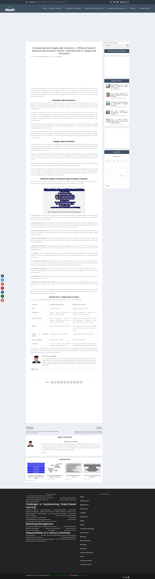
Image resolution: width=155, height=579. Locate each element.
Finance (132, 8)
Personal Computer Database (32, 530)
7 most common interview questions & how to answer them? (39, 495)
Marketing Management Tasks (73, 476)
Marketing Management (39, 523)
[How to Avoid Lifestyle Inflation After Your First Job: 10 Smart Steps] (108, 121)
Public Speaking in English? (70, 530)
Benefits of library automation (32, 501)
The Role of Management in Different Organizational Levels (36, 477)
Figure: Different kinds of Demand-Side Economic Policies (64, 212)
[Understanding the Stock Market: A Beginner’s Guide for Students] (108, 86)
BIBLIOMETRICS (84, 505)
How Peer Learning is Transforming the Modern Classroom (119, 112)
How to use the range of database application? (66, 515)
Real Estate (83, 548)
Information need (72, 517)
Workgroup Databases (42, 541)
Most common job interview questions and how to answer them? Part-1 (41, 526)
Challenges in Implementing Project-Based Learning (51, 506)
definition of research (71, 511)
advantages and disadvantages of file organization (37, 499)
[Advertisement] (74, 27)
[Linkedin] (32, 369)
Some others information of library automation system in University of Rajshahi (58, 535)
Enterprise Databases (42, 513)
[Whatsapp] (37, 369)
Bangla (82, 497)
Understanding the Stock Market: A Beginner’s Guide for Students (119, 86)
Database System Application (32, 511)
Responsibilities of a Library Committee (48, 532)
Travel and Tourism (85, 564)
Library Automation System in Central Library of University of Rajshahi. (41, 521)
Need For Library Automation (69, 526)
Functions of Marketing (31, 515)
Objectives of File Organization (32, 528)
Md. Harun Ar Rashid (41, 56)
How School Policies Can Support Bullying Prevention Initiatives (119, 95)
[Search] (127, 45)
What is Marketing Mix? (31, 541)
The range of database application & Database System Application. (40, 539)
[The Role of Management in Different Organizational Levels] (36, 468)
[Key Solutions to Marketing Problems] (92, 468)
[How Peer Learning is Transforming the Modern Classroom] (108, 112)
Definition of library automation (47, 511)
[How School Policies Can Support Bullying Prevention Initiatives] (108, 95)
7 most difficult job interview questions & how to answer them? (39, 497)
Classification (84, 516)
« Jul (107, 186)
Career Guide (145, 8)
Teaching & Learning (73, 8)
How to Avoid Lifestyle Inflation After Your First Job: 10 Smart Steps (119, 121)
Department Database (31, 513)
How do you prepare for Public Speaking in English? (49, 2)
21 (120, 176)
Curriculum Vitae (72, 509)
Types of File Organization (62, 539)
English (82, 520)
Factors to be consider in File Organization (57, 513)
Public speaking (51, 530)
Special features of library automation (34, 537)
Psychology (83, 544)
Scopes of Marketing (30, 535)
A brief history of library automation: (68, 497)
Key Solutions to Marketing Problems (92, 476)
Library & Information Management (59, 575)
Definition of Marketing (60, 511)
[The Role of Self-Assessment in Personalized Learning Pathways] (108, 103)
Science (82, 556)
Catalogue (83, 512)
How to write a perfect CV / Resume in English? (36, 517)
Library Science (55, 8)
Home (45, 8)
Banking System (84, 501)
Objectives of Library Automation (52, 528)
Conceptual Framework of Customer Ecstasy (55, 476)
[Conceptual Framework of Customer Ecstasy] (54, 468)
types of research (72, 539)
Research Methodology (116, 8)
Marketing (59, 56)
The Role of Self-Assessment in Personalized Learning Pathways (119, 103)
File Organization (72, 513)
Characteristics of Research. (32, 509)
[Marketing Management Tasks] (73, 468)
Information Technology (94, 8)
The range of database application (68, 537)
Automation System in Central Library (67, 499)
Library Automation (71, 519)
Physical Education (85, 540)
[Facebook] (34, 369)
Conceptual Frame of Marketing (59, 509)
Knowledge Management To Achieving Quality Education (38, 519)
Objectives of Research (71, 528)
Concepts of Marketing (45, 509)
